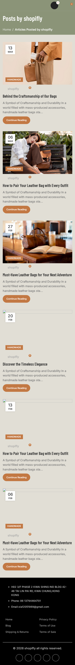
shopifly (33, 18)
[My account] (63, 5)
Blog (8, 625)
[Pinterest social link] (55, 657)
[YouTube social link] (46, 657)
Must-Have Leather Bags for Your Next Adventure (37, 274)
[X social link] (28, 657)
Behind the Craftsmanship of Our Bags (30, 96)
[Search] (45, 5)
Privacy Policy (48, 619)
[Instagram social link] (37, 657)
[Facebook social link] (19, 657)
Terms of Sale (47, 631)
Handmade (14, 79)
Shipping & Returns (17, 631)
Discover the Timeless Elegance (25, 364)
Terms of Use (47, 625)
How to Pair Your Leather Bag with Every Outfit (35, 185)
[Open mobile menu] (4, 5)
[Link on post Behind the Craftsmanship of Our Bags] (37, 63)
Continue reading (16, 120)
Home (7, 29)
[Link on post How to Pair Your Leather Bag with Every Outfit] (37, 152)
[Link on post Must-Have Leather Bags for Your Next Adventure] (37, 242)
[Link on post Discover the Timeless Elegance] (37, 331)
